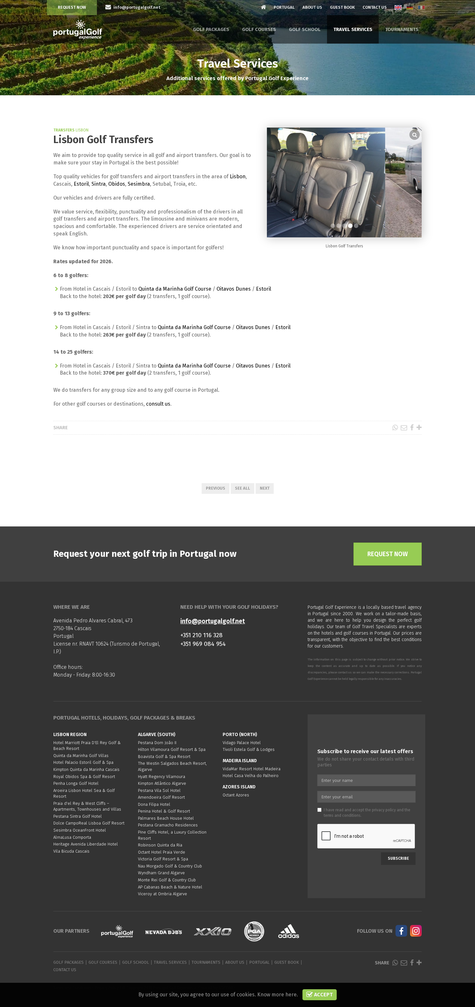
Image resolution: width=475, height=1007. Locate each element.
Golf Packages (211, 29)
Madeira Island (240, 760)
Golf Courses (259, 29)
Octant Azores (236, 795)
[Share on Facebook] (412, 427)
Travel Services (352, 29)
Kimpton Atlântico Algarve (162, 783)
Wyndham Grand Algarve (161, 872)
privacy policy (384, 810)
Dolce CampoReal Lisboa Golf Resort (88, 823)
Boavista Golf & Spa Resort (164, 756)
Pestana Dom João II (157, 742)
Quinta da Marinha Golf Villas (81, 755)
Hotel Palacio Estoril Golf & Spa (83, 762)
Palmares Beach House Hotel (166, 818)
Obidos (116, 184)
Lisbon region (70, 734)
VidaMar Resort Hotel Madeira (251, 768)
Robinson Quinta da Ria (160, 845)
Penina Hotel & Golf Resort (164, 811)
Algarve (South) (156, 734)
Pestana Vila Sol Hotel (159, 790)
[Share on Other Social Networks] (419, 427)
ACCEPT (323, 994)
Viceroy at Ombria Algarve (162, 893)
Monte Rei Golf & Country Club (167, 879)
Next (264, 488)
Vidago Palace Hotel (242, 742)
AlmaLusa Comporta (72, 837)
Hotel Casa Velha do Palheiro (251, 775)
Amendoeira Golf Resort (161, 797)
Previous (215, 488)
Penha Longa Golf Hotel (76, 783)
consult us (158, 404)
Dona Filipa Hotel (154, 804)
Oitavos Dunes (233, 289)
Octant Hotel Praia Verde (161, 852)
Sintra (98, 184)
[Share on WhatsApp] (395, 427)
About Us (312, 7)
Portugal (284, 7)
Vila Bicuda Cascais (71, 851)
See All (242, 488)
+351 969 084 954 (203, 644)
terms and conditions (342, 815)
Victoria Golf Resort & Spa (163, 858)
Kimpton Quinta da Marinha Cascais (86, 769)
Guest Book (342, 7)
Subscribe (398, 858)
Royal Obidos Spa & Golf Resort (84, 776)
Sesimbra (139, 184)
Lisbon (238, 176)
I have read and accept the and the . (367, 813)
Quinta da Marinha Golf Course (174, 289)
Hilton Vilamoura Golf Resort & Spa (172, 749)
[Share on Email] (404, 427)
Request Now (72, 7)
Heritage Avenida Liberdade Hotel (85, 844)
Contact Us (375, 7)
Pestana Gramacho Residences (168, 825)
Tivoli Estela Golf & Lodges (249, 749)
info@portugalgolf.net (212, 621)
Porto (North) (240, 734)
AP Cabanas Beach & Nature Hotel (170, 887)
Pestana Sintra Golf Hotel (77, 816)
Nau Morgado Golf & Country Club (170, 866)
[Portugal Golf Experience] (77, 29)
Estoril (81, 184)
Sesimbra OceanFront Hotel (79, 830)
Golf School (305, 29)
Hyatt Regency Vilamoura (161, 776)
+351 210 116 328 (201, 635)
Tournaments (401, 29)
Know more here (277, 994)
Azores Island (239, 787)
